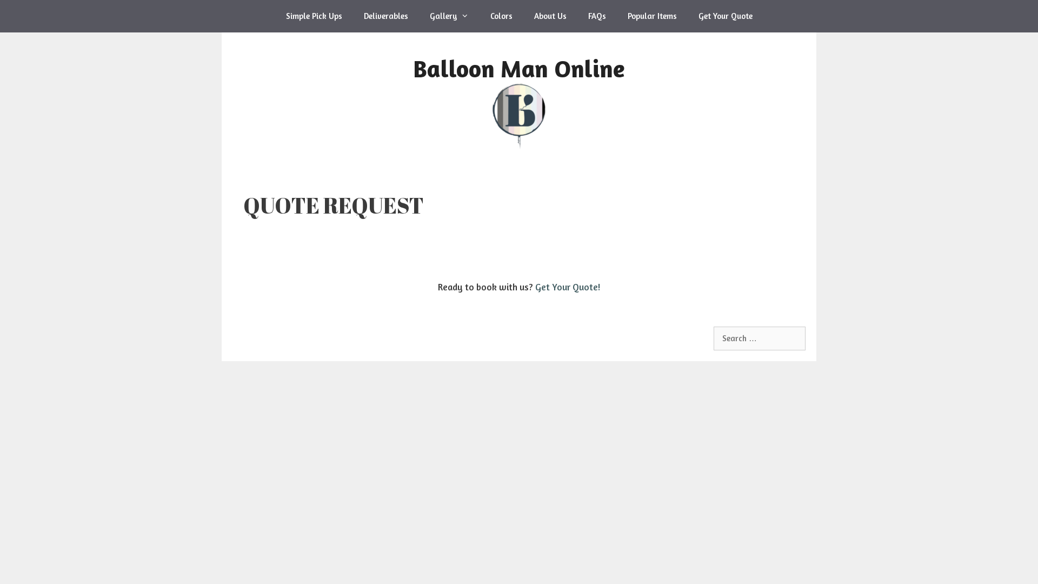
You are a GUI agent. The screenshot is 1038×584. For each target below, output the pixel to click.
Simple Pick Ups (314, 16)
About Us (550, 16)
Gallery (443, 16)
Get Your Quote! (567, 287)
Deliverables (386, 16)
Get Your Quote (725, 16)
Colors (501, 16)
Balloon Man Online (519, 68)
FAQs (597, 16)
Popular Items (652, 16)
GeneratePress (402, 332)
